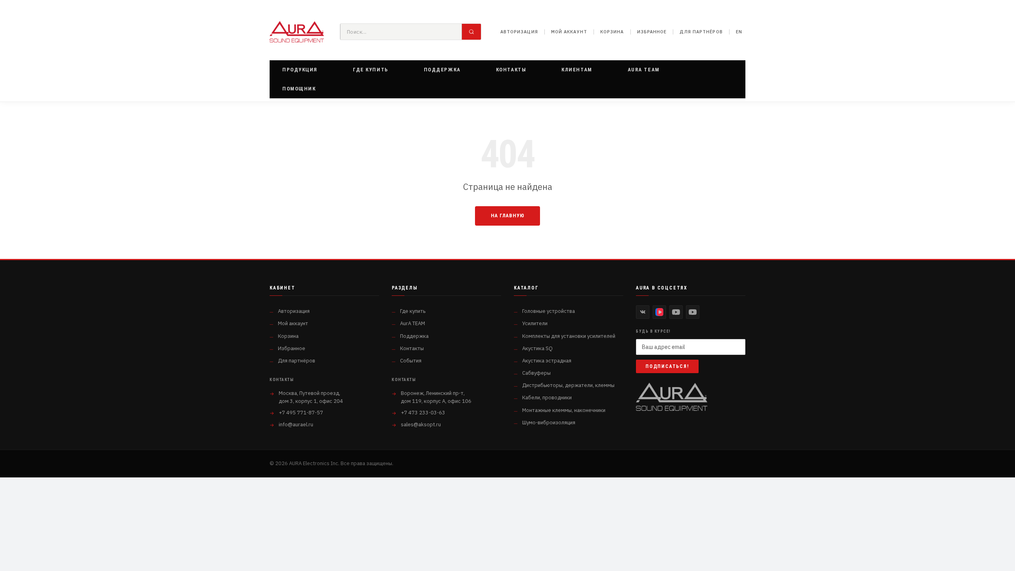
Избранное (652, 31)
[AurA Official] (676, 312)
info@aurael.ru (296, 424)
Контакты (412, 348)
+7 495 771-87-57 (301, 412)
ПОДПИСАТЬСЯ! (667, 366)
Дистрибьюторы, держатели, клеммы (568, 385)
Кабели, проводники (547, 397)
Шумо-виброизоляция (548, 422)
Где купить (412, 311)
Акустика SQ (537, 348)
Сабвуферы (536, 373)
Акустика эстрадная (546, 360)
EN (739, 31)
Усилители (535, 323)
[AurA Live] (692, 312)
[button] (300, 69)
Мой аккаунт (569, 31)
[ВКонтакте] (642, 312)
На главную (508, 215)
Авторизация (519, 31)
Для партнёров (701, 31)
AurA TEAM (412, 323)
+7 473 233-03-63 (423, 412)
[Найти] (471, 31)
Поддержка (414, 336)
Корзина (612, 31)
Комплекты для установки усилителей (568, 336)
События (410, 360)
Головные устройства (548, 311)
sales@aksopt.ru (421, 424)
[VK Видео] (659, 312)
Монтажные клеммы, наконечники (563, 410)
